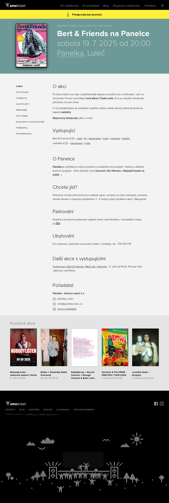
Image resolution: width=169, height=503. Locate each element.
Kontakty (11, 409)
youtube (115, 138)
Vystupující (22, 92)
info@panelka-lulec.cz (70, 304)
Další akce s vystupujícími (30, 122)
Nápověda (34, 409)
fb (85, 138)
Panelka (70, 53)
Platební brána (45, 414)
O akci (19, 86)
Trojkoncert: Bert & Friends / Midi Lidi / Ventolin (80, 266)
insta (105, 138)
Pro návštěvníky (69, 5)
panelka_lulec (65, 298)
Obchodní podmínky (84, 409)
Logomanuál (63, 409)
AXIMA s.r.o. (32, 414)
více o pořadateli (66, 309)
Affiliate (47, 409)
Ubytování (21, 116)
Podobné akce (24, 134)
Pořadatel (22, 128)
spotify (126, 138)
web (79, 138)
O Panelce (21, 98)
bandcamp (95, 138)
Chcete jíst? (22, 104)
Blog (106, 5)
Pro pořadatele (91, 5)
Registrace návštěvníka (126, 5)
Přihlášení (150, 5)
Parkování (21, 110)
